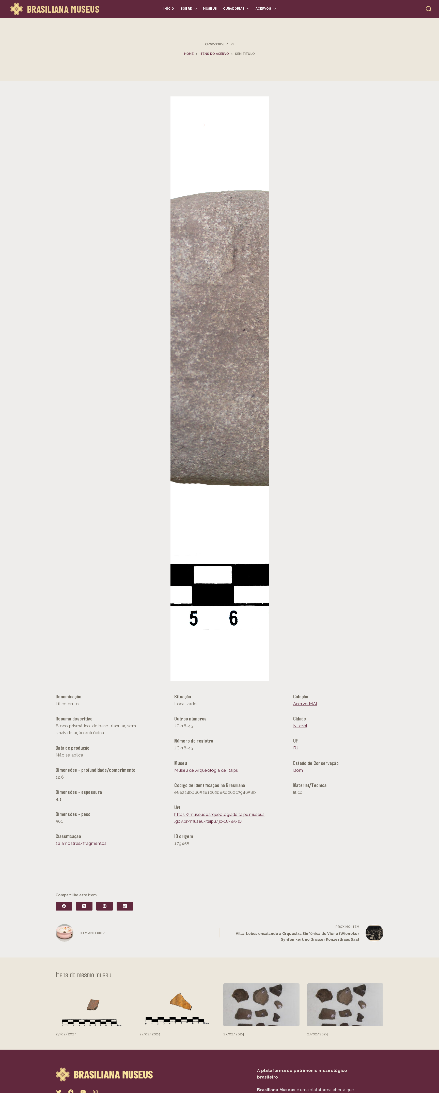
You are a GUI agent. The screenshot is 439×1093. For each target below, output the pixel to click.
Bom (298, 770)
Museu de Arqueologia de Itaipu (206, 770)
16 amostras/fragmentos (81, 843)
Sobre (186, 8)
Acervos (263, 8)
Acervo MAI (305, 703)
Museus (210, 8)
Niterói (300, 725)
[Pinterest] (104, 906)
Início (168, 8)
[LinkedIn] (125, 906)
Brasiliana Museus (63, 9)
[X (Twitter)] (84, 906)
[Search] (428, 9)
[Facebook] (64, 906)
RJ (232, 44)
